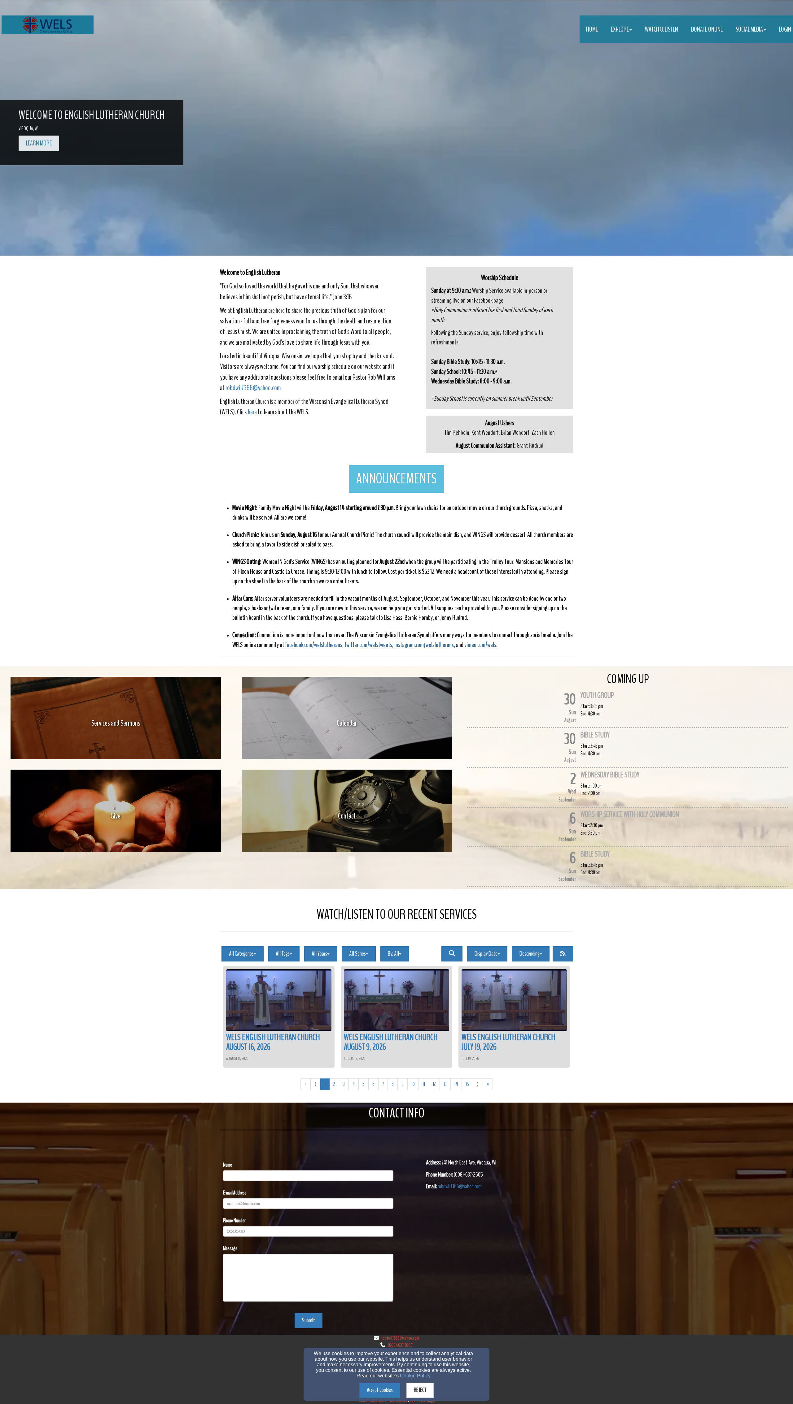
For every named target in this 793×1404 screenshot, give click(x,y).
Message (230, 1248)
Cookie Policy (415, 1375)
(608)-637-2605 (400, 1345)
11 (424, 1084)
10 (413, 1084)
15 (467, 1084)
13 (445, 1084)
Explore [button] (620, 29)
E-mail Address (235, 1192)
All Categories (241, 953)
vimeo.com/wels (480, 645)
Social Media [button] (749, 29)
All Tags (283, 953)
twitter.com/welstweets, (368, 645)
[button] (396, 479)
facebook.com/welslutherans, (314, 645)
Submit (308, 1320)
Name (227, 1165)
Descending (529, 953)
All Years (319, 953)
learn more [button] (39, 143)
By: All (393, 953)
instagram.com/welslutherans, (424, 645)
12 (434, 1084)
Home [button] (592, 29)
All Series (357, 953)
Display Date (486, 953)
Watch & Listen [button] (661, 29)
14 (456, 1084)
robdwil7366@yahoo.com (253, 388)
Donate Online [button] (707, 29)
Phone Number (234, 1220)
